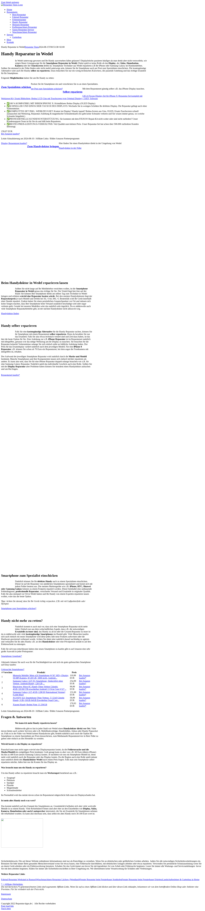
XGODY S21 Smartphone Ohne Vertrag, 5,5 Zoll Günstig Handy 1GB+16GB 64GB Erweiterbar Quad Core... (38, 699)
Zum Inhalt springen (10, 2)
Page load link (7, 906)
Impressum (6, 894)
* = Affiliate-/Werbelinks (12, 884)
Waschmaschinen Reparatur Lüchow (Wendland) (58, 879)
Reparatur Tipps (32, 47)
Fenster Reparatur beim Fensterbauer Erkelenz (142, 879)
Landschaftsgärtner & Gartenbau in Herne (180, 879)
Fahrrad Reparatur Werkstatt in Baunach (19, 879)
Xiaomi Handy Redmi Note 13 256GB (30, 704)
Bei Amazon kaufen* (10, 134)
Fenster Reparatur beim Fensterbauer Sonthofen (101, 879)
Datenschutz (6, 899)
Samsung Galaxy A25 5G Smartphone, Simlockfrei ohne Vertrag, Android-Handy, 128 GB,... (38, 682)
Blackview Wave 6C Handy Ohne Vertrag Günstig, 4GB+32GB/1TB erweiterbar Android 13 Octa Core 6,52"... (39, 687)
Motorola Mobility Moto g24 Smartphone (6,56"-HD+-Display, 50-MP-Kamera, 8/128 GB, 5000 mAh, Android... (41, 676)
